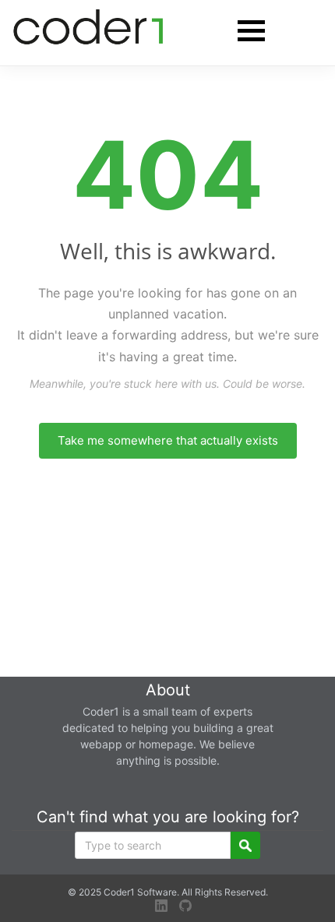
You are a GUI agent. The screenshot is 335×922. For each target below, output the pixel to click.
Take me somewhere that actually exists (168, 440)
